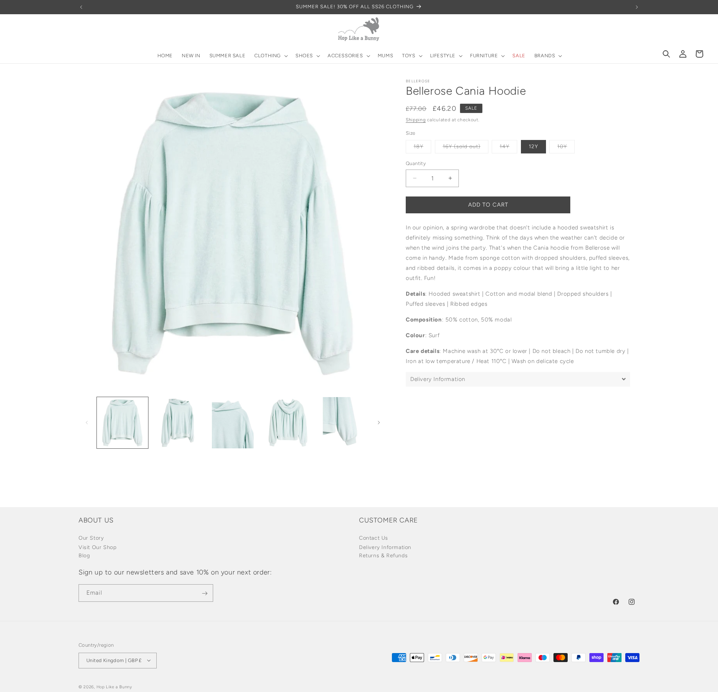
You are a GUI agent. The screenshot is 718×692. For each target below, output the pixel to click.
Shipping (416, 119)
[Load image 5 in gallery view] (343, 422)
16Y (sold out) (465, 148)
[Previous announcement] (81, 7)
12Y (533, 146)
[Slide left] (87, 422)
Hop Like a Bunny (114, 686)
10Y (566, 148)
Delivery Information (385, 547)
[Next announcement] (637, 7)
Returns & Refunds (383, 555)
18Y (422, 148)
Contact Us (373, 537)
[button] (270, 56)
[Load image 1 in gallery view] (122, 422)
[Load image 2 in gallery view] (177, 422)
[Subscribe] (204, 593)
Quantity (416, 163)
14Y (508, 148)
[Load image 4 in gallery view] (287, 422)
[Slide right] (379, 422)
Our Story (91, 537)
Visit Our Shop (97, 547)
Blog (84, 555)
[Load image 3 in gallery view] (232, 422)
